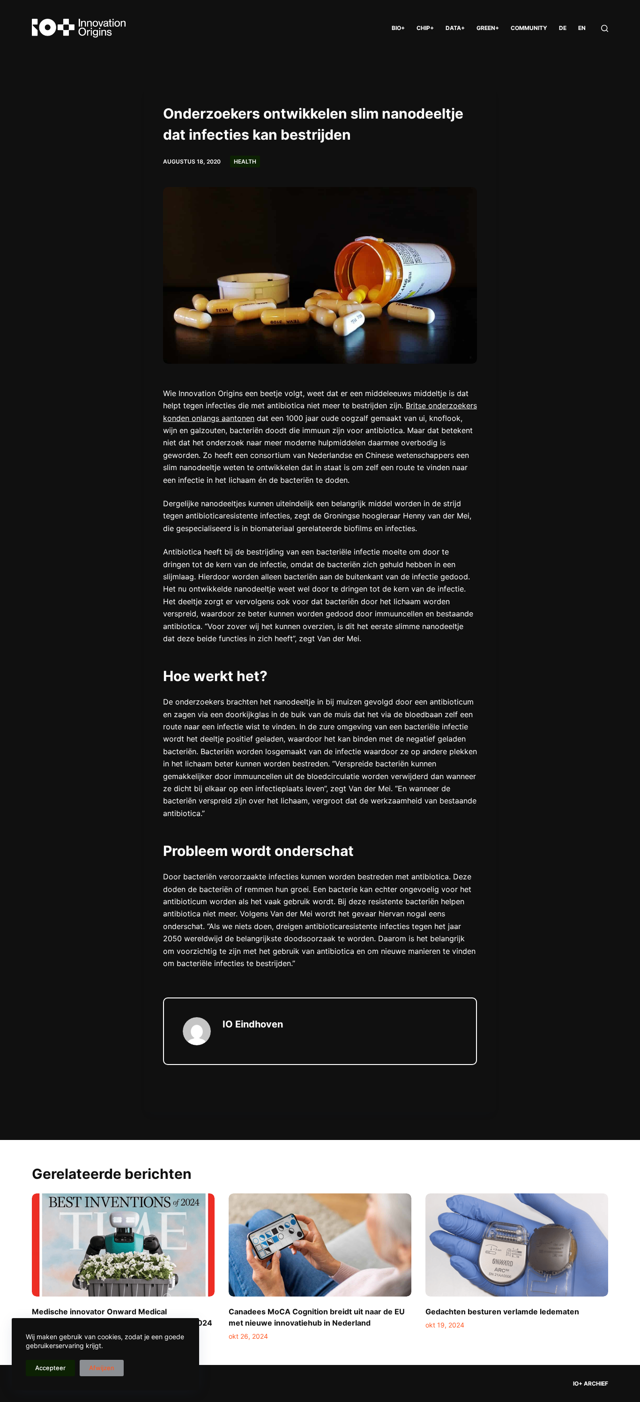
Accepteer (50, 1368)
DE (562, 27)
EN (582, 27)
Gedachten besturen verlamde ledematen (502, 1311)
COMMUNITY (529, 27)
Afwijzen (101, 1368)
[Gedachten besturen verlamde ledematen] (516, 1244)
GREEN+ (487, 27)
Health (245, 161)
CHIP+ (425, 27)
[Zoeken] (604, 28)
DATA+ (455, 27)
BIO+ (398, 27)
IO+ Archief (590, 1383)
